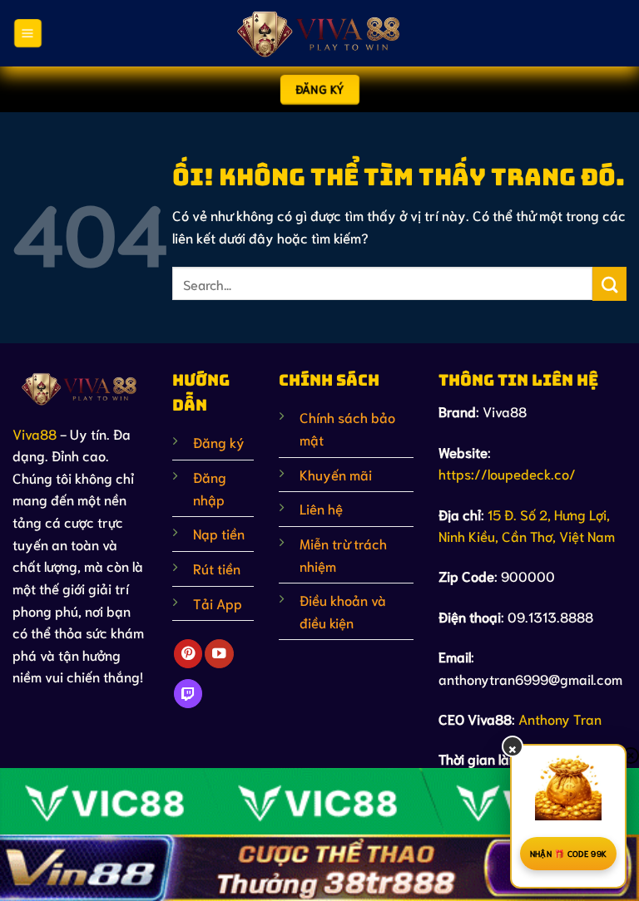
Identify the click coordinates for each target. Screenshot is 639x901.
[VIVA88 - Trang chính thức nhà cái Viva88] (319, 33)
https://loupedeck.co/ (507, 473)
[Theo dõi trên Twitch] (188, 693)
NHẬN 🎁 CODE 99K (568, 853)
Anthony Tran (560, 718)
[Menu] (27, 33)
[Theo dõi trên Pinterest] (188, 653)
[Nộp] (609, 284)
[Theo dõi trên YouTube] (219, 653)
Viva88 (34, 433)
